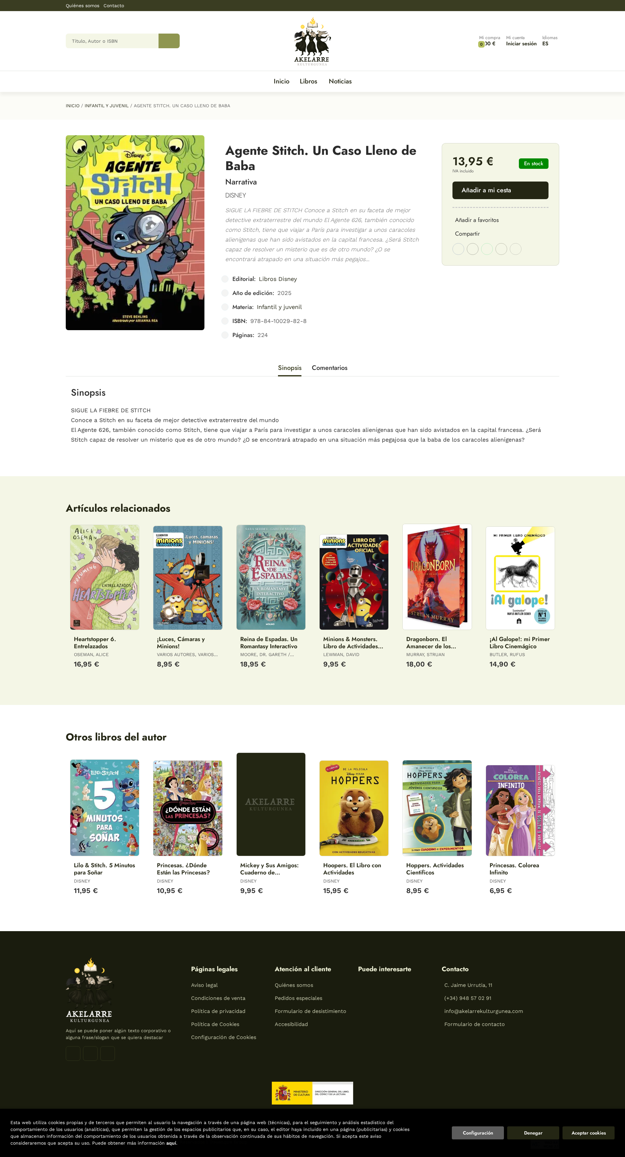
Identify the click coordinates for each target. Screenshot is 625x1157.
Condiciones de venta (218, 998)
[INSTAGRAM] (90, 1053)
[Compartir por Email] (501, 249)
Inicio (72, 105)
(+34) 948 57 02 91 (467, 998)
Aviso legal (204, 985)
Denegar (533, 1133)
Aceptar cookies (589, 1133)
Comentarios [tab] (329, 368)
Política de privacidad (218, 1011)
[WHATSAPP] (107, 1053)
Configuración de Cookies (223, 1037)
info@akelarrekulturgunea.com (483, 1011)
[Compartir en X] (473, 249)
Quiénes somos (82, 5)
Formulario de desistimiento (310, 1011)
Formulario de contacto (474, 1024)
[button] (490, 41)
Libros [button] (308, 81)
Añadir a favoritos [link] (477, 220)
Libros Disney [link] (278, 278)
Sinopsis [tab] (289, 368)
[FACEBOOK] (73, 1053)
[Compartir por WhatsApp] (487, 249)
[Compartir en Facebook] (458, 249)
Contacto (114, 5)
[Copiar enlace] (515, 249)
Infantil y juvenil (107, 105)
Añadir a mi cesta (486, 190)
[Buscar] (169, 41)
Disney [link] (235, 195)
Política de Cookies (215, 1024)
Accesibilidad (291, 1024)
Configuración (478, 1133)
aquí (171, 1143)
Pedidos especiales (298, 998)
